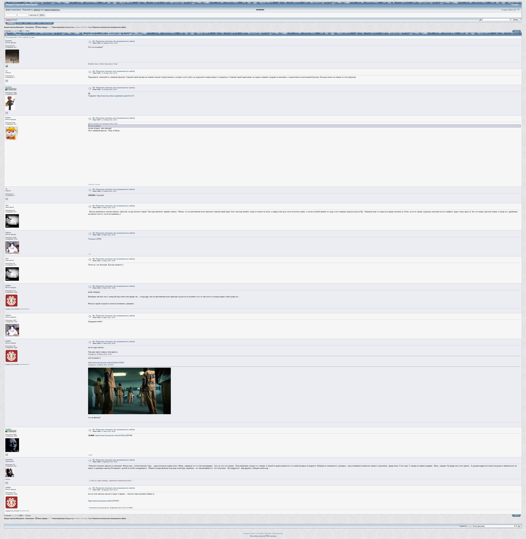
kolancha (91, 184)
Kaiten (8, 118)
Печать (516, 31)
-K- (6, 71)
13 (23, 31)
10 (16, 31)
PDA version (271, 536)
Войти (39, 23)
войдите (37, 10)
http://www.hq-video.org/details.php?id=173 (115, 96)
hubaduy (9, 460)
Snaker (77, 27)
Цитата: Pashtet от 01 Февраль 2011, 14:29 (102, 123)
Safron (8, 233)
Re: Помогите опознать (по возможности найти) (114, 41)
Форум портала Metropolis (14, 27)
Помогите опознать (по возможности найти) (109, 27)
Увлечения (29, 27)
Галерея (515, 5)
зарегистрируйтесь (52, 10)
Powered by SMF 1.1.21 (250, 533)
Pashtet (8, 41)
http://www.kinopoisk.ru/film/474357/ (103, 501)
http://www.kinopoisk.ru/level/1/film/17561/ (106, 363)
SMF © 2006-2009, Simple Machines (271, 533)
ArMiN (8, 286)
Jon (6, 205)
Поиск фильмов (58, 27)
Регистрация (47, 23)
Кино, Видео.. (42, 27)
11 (18, 31)
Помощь (19, 23)
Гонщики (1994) (94, 239)
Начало (11, 23)
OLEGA (83, 27)
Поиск (26, 23)
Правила (32, 23)
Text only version (257, 536)
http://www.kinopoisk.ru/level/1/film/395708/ (113, 435)
